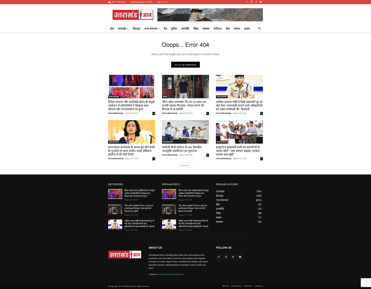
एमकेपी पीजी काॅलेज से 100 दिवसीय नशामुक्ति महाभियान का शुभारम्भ (181, 149)
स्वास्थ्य (205, 29)
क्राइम (247, 29)
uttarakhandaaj (115, 113)
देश (165, 29)
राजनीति (185, 29)
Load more (184, 165)
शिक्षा (195, 29)
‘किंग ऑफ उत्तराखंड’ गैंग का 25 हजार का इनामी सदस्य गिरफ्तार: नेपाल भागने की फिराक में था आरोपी (184, 105)
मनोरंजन (217, 29)
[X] (256, 2)
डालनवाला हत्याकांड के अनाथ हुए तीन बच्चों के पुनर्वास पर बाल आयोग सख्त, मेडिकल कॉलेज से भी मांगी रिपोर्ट (131, 151)
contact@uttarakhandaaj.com (171, 274)
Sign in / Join (162, 2)
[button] (259, 29)
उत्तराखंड (122, 29)
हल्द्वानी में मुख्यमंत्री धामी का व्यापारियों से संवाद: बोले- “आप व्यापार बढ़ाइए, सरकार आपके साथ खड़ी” (238, 151)
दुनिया (174, 29)
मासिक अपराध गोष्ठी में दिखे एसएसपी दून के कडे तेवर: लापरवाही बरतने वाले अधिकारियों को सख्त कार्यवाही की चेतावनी (239, 105)
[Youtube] (261, 2)
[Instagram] (251, 2)
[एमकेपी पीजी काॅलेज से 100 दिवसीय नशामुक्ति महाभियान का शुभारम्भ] (185, 132)
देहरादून (136, 29)
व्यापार (237, 29)
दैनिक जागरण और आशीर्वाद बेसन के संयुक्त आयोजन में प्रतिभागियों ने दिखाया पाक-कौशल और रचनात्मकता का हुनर (131, 105)
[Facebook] (247, 2)
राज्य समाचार (150, 29)
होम (112, 29)
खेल (228, 29)
